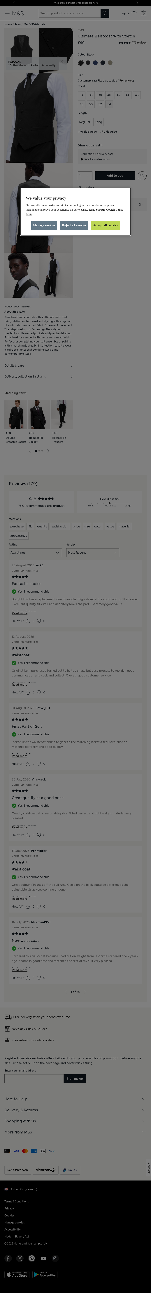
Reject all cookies (74, 225)
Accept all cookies (105, 225)
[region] (75, 212)
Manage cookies (44, 225)
